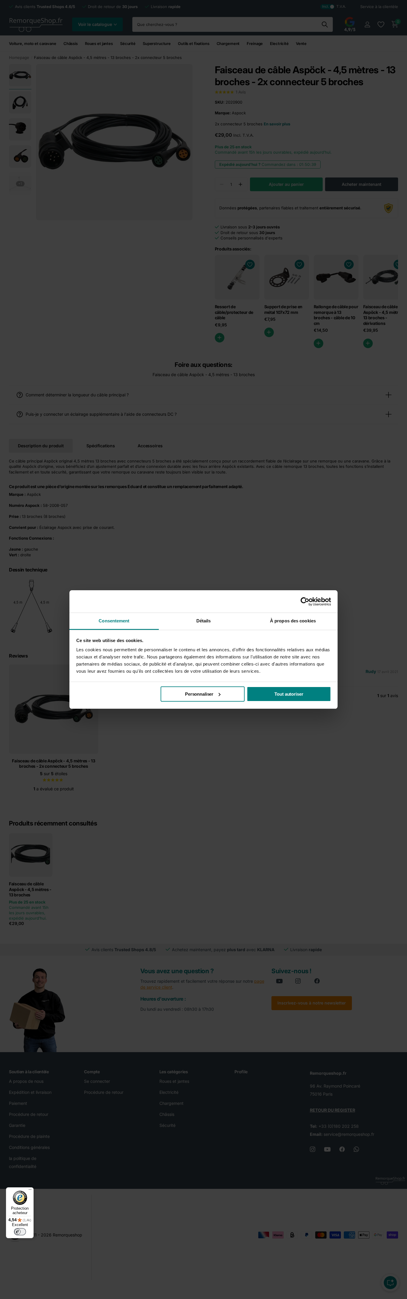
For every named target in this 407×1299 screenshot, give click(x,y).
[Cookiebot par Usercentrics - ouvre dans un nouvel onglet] (305, 601)
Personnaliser (199, 694)
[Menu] (30, 1190)
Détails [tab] (203, 620)
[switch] (20, 1231)
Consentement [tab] (114, 620)
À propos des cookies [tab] (293, 620)
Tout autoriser (288, 694)
